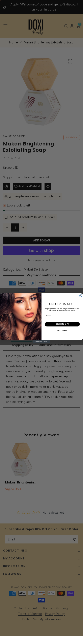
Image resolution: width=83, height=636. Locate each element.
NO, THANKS (62, 330)
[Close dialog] (80, 295)
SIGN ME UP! (62, 324)
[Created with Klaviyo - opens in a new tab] (41, 341)
